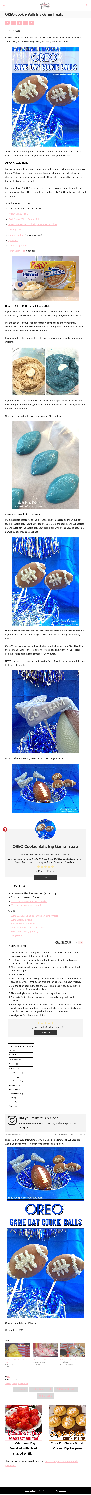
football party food (41, 1389)
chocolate (21, 1389)
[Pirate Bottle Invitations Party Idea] (72, 1357)
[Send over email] (31, 23)
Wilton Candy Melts (18, 214)
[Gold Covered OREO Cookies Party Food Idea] (17, 1357)
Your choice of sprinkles (23, 924)
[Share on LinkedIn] (25, 23)
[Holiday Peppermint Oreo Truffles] (45, 1357)
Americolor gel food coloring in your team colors (32, 224)
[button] (45, 97)
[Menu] (3, 5)
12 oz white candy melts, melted (27, 905)
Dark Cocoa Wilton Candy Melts (24, 219)
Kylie (8, 1376)
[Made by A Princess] (45, 5)
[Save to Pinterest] (7, 23)
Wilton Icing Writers (18, 245)
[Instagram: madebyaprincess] (13, 1123)
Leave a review (45, 1032)
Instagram (24, 1127)
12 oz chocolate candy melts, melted (29, 901)
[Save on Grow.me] (37, 23)
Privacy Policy (30, 1491)
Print (45, 877)
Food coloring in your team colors (28, 928)
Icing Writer (17, 936)
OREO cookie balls (66, 1389)
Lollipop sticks (15, 230)
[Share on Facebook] (13, 23)
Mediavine (62, 1491)
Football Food (23, 1383)
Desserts (8, 1383)
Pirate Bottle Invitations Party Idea (70, 1360)
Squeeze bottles (16, 235)
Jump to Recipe (13, 31)
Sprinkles (13, 240)
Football (14, 1383)
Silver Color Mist (16, 251)
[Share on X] (19, 23)
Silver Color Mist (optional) (24, 932)
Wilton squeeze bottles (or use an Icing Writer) (34, 916)
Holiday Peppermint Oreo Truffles (43, 1360)
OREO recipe (45, 1396)
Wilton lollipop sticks (21, 920)
